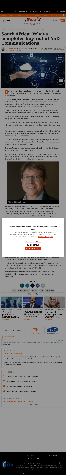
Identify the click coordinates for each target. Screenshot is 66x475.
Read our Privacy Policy (46, 237)
